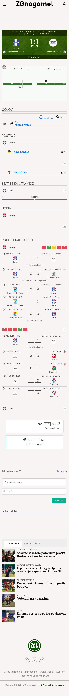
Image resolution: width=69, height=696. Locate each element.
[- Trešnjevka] (34, 368)
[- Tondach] (34, 356)
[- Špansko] (34, 380)
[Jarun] (16, 43)
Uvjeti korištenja (13, 671)
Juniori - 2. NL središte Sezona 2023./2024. (31, 31)
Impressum (31, 671)
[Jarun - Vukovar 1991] (34, 275)
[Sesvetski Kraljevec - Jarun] (34, 289)
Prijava (63, 471)
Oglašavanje (46, 671)
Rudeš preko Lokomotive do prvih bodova (41, 585)
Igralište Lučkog (26, 34)
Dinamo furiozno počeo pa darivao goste (41, 615)
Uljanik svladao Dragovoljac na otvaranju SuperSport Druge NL (39, 569)
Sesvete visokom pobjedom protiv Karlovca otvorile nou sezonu (41, 554)
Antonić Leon (46, 118)
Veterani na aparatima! (33, 598)
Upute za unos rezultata (35, 675)
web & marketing (52, 685)
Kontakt (60, 671)
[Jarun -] (34, 260)
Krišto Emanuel (23, 124)
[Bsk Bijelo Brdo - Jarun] (34, 315)
